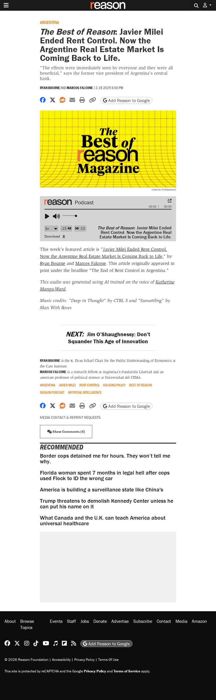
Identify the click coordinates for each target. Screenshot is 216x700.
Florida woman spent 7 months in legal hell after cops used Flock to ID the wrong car (105, 475)
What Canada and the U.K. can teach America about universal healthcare (102, 520)
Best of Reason (140, 385)
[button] (207, 5)
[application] (108, 214)
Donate (100, 621)
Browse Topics (27, 624)
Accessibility (61, 659)
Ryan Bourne (50, 87)
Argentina (49, 22)
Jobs (84, 621)
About (10, 621)
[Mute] (57, 216)
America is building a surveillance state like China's (101, 489)
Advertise (120, 621)
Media (181, 621)
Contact (164, 621)
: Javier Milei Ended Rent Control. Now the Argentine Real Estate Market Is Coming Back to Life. (135, 232)
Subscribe (142, 621)
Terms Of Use (108, 659)
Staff (71, 621)
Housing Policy (114, 385)
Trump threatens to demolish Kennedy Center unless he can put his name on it (106, 503)
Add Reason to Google (128, 100)
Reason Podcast (52, 392)
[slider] (70, 216)
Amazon (199, 621)
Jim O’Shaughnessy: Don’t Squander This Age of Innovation (108, 338)
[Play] (49, 216)
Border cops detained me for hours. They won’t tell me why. (105, 458)
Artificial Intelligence (85, 392)
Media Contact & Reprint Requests (70, 417)
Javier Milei (67, 385)
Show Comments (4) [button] (68, 431)
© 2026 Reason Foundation (26, 659)
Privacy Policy (84, 659)
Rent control (89, 385)
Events (56, 621)
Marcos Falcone (80, 87)
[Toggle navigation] (6, 5)
